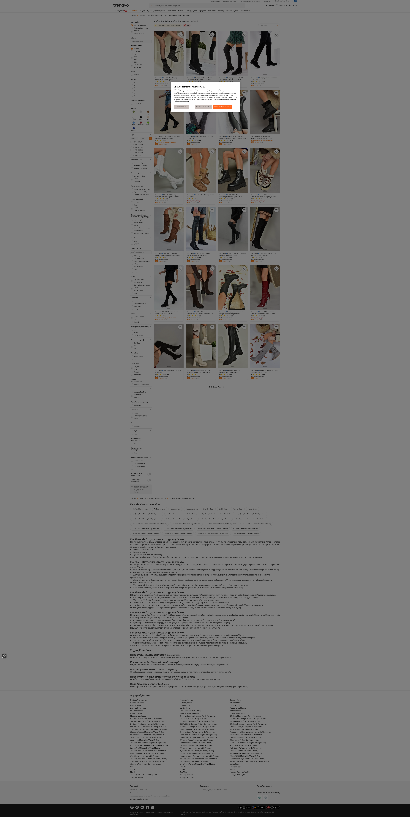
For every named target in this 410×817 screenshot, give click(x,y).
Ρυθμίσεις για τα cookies (203, 106)
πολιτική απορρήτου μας (182, 101)
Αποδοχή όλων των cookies (222, 106)
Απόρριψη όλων (181, 106)
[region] (205, 97)
